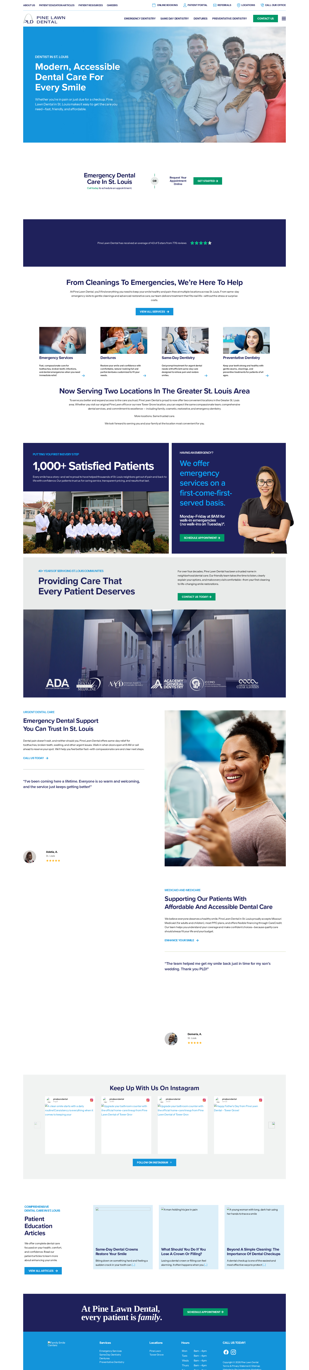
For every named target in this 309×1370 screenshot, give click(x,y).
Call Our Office (275, 5)
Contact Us (265, 18)
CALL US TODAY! (234, 1343)
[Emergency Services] (62, 352)
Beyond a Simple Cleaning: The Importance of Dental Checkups (253, 1251)
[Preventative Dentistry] (246, 352)
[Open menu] (284, 18)
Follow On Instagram (152, 1162)
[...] (133, 1264)
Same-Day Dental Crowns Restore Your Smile (117, 1251)
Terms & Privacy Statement (236, 1366)
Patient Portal (197, 5)
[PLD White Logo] (60, 1342)
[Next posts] (271, 1125)
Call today (92, 188)
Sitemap (256, 1366)
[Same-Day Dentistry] (185, 352)
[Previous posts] (37, 1125)
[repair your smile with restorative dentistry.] (154, 243)
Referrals (224, 5)
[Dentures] (123, 352)
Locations (248, 5)
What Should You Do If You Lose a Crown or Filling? (183, 1251)
